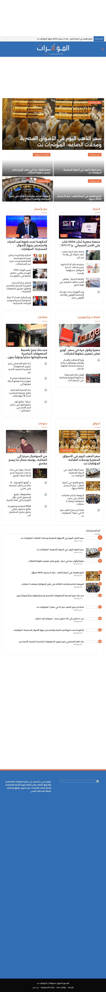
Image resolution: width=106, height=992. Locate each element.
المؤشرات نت (42, 983)
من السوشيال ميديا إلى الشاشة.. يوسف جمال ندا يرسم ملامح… (28, 460)
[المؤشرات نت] (53, 49)
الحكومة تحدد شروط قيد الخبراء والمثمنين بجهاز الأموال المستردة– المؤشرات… (27, 245)
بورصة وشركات (43, 181)
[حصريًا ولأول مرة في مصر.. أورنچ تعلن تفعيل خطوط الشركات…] (27, 163)
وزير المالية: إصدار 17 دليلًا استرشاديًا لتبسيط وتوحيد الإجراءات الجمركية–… (19, 300)
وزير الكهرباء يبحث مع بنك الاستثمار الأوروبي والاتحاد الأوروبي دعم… (71, 295)
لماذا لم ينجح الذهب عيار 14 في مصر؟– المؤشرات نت (72, 513)
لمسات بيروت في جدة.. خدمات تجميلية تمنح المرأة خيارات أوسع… (20, 473)
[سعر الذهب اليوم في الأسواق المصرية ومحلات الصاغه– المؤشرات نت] (53, 124)
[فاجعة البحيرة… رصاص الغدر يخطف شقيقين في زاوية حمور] (93, 282)
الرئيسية (71, 987)
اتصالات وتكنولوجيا (41, 155)
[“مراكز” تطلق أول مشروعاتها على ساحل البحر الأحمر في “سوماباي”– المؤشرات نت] (45, 401)
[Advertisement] (53, 18)
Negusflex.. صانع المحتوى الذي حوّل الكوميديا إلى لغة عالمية (19, 497)
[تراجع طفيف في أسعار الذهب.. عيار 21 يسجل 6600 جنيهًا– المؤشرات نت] (93, 486)
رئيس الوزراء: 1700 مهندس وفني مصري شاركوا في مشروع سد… (20, 273)
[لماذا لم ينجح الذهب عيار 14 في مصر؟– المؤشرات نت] (98, 510)
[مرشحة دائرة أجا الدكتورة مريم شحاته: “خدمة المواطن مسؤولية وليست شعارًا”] (93, 268)
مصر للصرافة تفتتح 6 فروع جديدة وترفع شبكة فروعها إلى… (19, 381)
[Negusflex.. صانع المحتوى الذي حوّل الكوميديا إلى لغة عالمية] (45, 494)
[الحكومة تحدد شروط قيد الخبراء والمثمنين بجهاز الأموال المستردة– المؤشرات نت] (93, 634)
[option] (53, 150)
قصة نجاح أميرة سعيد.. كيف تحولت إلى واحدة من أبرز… (72, 254)
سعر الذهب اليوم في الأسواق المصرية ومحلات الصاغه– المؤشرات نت (81, 460)
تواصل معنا (61, 987)
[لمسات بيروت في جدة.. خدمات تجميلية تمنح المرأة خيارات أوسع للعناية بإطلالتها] (40, 473)
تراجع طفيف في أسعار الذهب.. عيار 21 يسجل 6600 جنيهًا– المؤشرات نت (64, 39)
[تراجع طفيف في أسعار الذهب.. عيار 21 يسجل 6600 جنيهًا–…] (79, 190)
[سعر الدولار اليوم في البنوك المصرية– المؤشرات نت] (79, 163)
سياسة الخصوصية (48, 987)
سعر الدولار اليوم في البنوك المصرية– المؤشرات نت (73, 473)
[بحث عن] (3, 50)
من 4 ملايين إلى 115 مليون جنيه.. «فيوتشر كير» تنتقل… (59, 618)
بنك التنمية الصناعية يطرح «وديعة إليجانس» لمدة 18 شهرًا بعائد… (20, 393)
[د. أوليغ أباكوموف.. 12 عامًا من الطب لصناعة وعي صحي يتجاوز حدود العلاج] (45, 482)
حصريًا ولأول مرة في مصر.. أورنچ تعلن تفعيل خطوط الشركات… (56, 561)
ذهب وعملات (94, 102)
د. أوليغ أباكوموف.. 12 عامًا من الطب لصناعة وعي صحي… (20, 485)
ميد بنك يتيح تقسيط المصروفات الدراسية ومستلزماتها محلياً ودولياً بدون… (26, 353)
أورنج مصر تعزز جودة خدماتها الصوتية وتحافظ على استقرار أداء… (72, 378)
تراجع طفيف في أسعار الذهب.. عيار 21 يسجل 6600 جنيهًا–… (73, 485)
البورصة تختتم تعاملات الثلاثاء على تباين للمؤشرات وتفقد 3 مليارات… (52, 584)
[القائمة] (102, 50)
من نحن (35, 987)
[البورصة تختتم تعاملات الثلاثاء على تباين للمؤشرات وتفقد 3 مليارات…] (27, 190)
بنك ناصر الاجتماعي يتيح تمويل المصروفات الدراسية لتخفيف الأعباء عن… (51, 641)
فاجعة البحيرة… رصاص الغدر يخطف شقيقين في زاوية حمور (71, 282)
